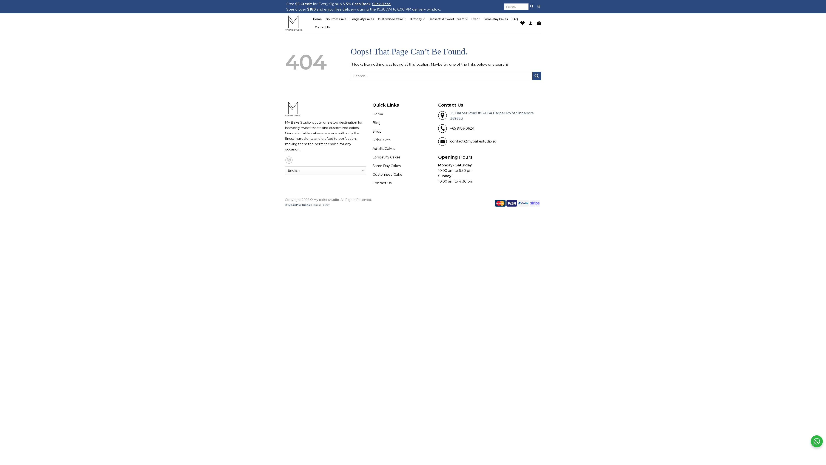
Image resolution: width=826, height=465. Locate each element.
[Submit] (532, 6)
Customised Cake (390, 19)
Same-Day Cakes (496, 19)
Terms (316, 205)
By (298, 205)
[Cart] (539, 23)
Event (475, 19)
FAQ (515, 19)
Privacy (326, 205)
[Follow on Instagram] (539, 6)
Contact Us (323, 27)
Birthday (416, 19)
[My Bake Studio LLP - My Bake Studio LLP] (296, 23)
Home (317, 19)
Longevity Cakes (362, 19)
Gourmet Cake (336, 19)
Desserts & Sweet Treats (446, 19)
